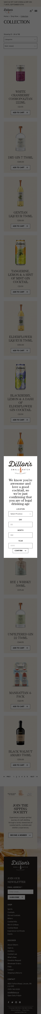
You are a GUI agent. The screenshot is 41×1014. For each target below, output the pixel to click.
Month (20, 530)
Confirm (18, 551)
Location (20, 509)
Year (20, 541)
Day (20, 520)
